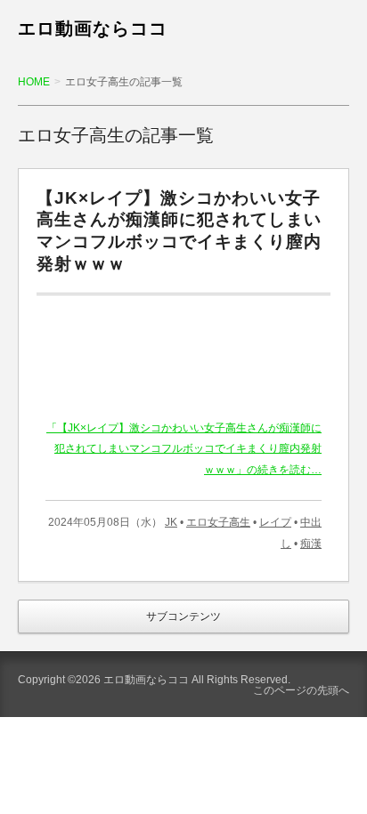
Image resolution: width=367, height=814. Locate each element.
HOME (34, 82)
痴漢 (311, 543)
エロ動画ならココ (92, 28)
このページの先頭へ (301, 690)
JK (171, 522)
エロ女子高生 (218, 522)
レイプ (275, 522)
